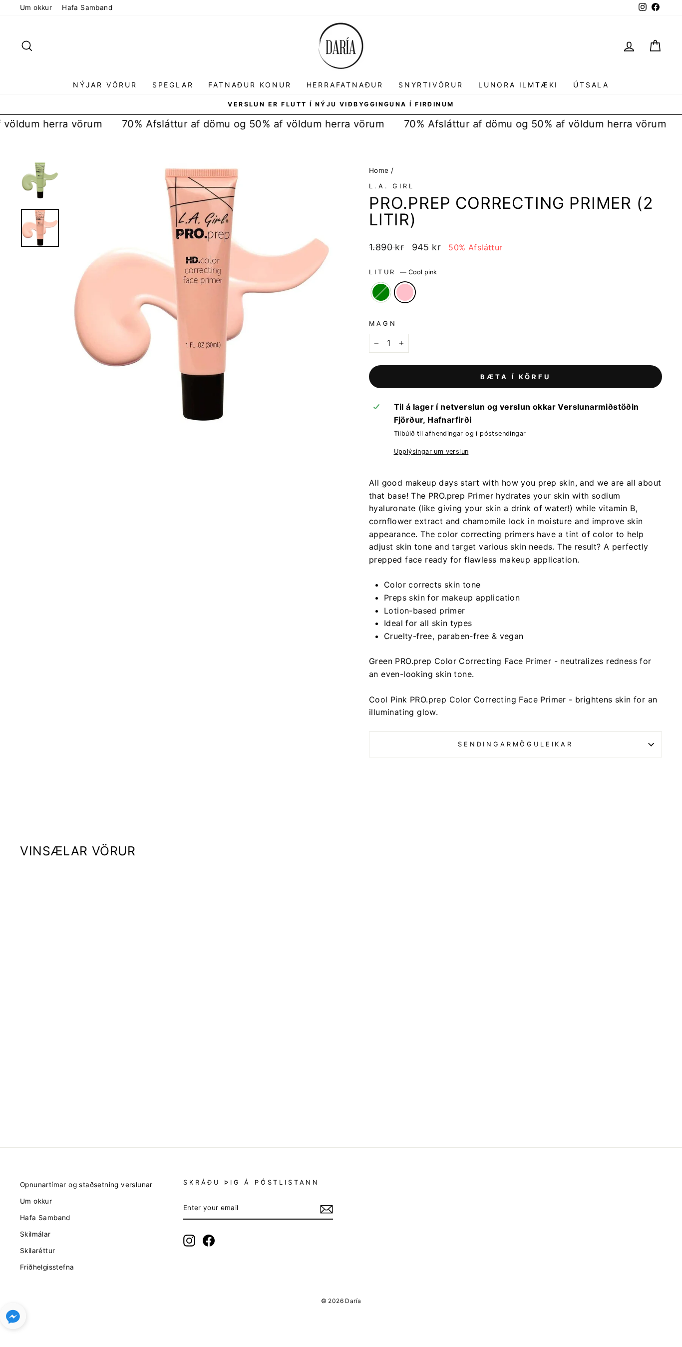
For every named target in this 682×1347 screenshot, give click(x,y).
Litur (403, 272)
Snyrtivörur (430, 84)
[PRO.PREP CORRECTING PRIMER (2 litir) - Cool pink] (103, 1088)
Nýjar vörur (105, 84)
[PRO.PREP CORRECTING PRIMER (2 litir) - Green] (89, 1088)
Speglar (173, 84)
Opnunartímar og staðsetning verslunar (86, 1185)
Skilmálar (35, 1234)
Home (379, 170)
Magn (382, 323)
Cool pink (405, 292)
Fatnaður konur (249, 84)
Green (381, 292)
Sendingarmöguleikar (515, 744)
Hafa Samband (87, 7)
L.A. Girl (391, 186)
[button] (13, 1318)
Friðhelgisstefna (47, 1267)
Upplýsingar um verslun (431, 451)
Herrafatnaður (345, 84)
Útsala (591, 84)
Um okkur (36, 7)
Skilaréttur (37, 1251)
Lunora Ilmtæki (518, 84)
